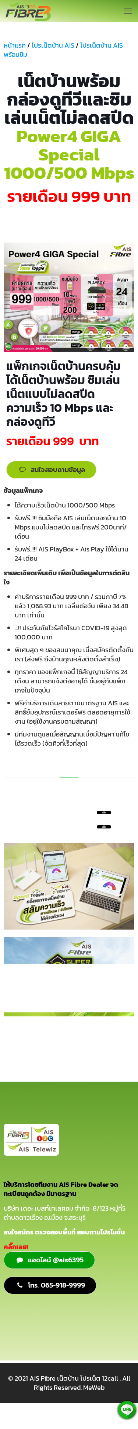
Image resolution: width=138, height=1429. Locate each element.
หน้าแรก (15, 45)
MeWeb (94, 1387)
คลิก (104, 827)
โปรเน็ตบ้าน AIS (53, 45)
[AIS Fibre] (28, 11)
